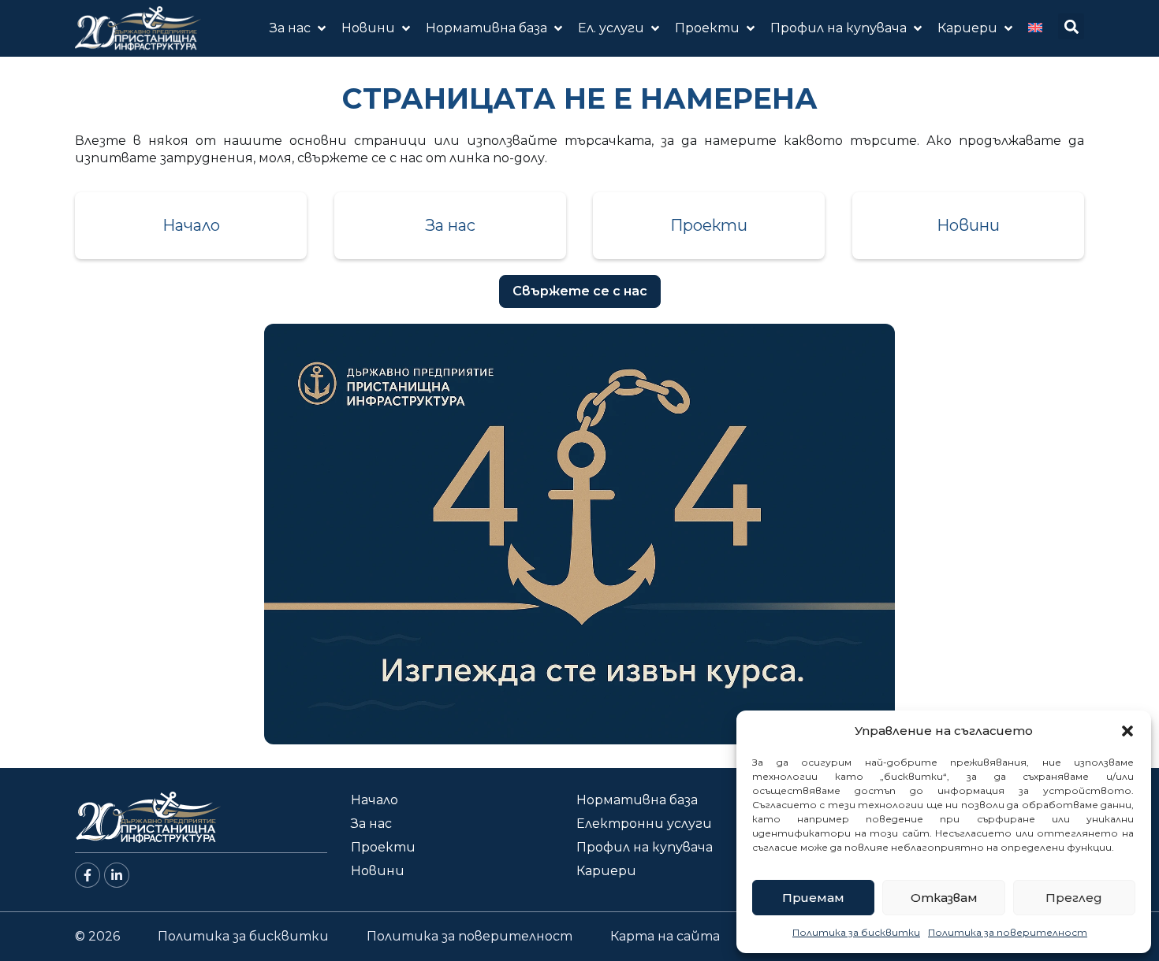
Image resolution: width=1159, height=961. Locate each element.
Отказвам (944, 897)
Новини (968, 225)
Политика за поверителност (1007, 932)
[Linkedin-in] (116, 875)
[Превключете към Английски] (1035, 28)
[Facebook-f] (87, 875)
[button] (1127, 731)
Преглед (1073, 897)
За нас (450, 225)
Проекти (708, 225)
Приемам (813, 897)
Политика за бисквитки (856, 932)
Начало (191, 225)
